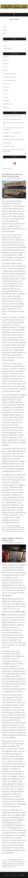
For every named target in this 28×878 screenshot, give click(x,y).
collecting (4, 863)
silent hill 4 (13, 529)
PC (4, 94)
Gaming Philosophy (8, 73)
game (22, 863)
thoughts (4, 866)
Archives (5, 46)
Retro (4, 97)
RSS (4, 33)
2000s (4, 57)
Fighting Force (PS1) (8, 136)
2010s (4, 60)
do (8, 863)
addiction (16, 861)
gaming (4, 865)
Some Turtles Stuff (8, 146)
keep (15, 865)
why (12, 866)
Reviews (5, 100)
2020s (4, 63)
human (12, 865)
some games (12, 531)
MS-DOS (5, 87)
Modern (5, 83)
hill (23, 527)
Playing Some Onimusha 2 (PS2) (12, 119)
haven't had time (17, 527)
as (19, 861)
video (8, 866)
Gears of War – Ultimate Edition (12, 133)
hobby (8, 865)
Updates (5, 107)
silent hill (7, 529)
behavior (23, 861)
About (4, 30)
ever (16, 863)
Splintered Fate (7, 143)
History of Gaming (8, 80)
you (14, 866)
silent (3, 529)
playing (19, 865)
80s (4, 67)
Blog (4, 26)
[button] (14, 15)
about (11, 861)
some (6, 531)
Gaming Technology (8, 77)
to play (22, 531)
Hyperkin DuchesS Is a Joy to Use (12, 116)
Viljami (18, 178)
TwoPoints (21, 875)
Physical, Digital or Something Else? (13, 139)
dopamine (12, 863)
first (19, 863)
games (10, 527)
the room (17, 531)
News (4, 90)
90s (4, 70)
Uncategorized (7, 104)
